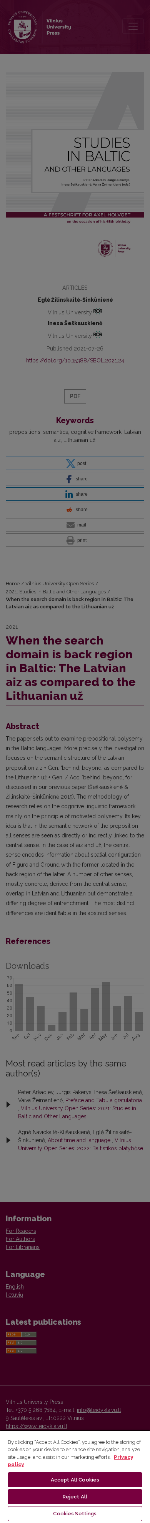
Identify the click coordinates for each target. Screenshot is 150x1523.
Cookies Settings (75, 1513)
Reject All (75, 1497)
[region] (75, 1476)
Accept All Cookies (75, 1480)
